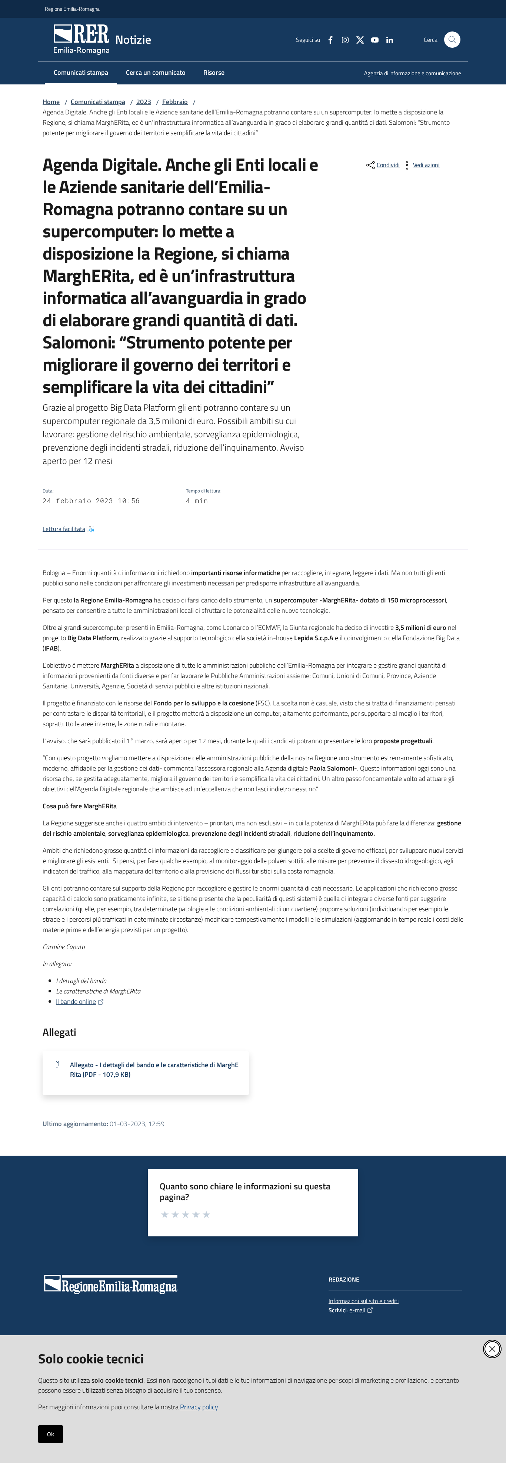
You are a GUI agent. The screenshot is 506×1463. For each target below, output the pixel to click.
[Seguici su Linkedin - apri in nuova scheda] (386, 39)
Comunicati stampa (98, 102)
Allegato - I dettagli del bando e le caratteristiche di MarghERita (154, 1069)
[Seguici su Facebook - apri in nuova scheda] (327, 39)
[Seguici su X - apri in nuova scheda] (357, 39)
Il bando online (76, 1001)
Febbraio (175, 102)
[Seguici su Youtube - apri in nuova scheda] (371, 39)
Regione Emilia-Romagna (72, 9)
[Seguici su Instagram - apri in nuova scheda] (342, 39)
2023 (143, 102)
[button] (452, 40)
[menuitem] (408, 73)
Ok (50, 1434)
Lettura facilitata (64, 528)
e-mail (357, 1310)
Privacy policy (199, 1407)
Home (51, 102)
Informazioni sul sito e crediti (364, 1300)
